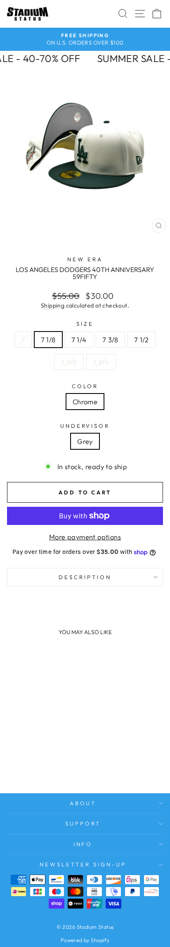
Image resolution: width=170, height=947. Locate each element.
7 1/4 (79, 339)
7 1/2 (141, 339)
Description (85, 577)
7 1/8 (48, 339)
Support (83, 823)
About (83, 803)
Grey (85, 441)
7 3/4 (101, 362)
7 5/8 (69, 362)
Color (85, 386)
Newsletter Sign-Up (83, 864)
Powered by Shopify (85, 940)
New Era (85, 259)
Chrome (85, 401)
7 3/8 (110, 339)
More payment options (85, 536)
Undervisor (85, 425)
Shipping (52, 305)
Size (85, 323)
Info (83, 844)
